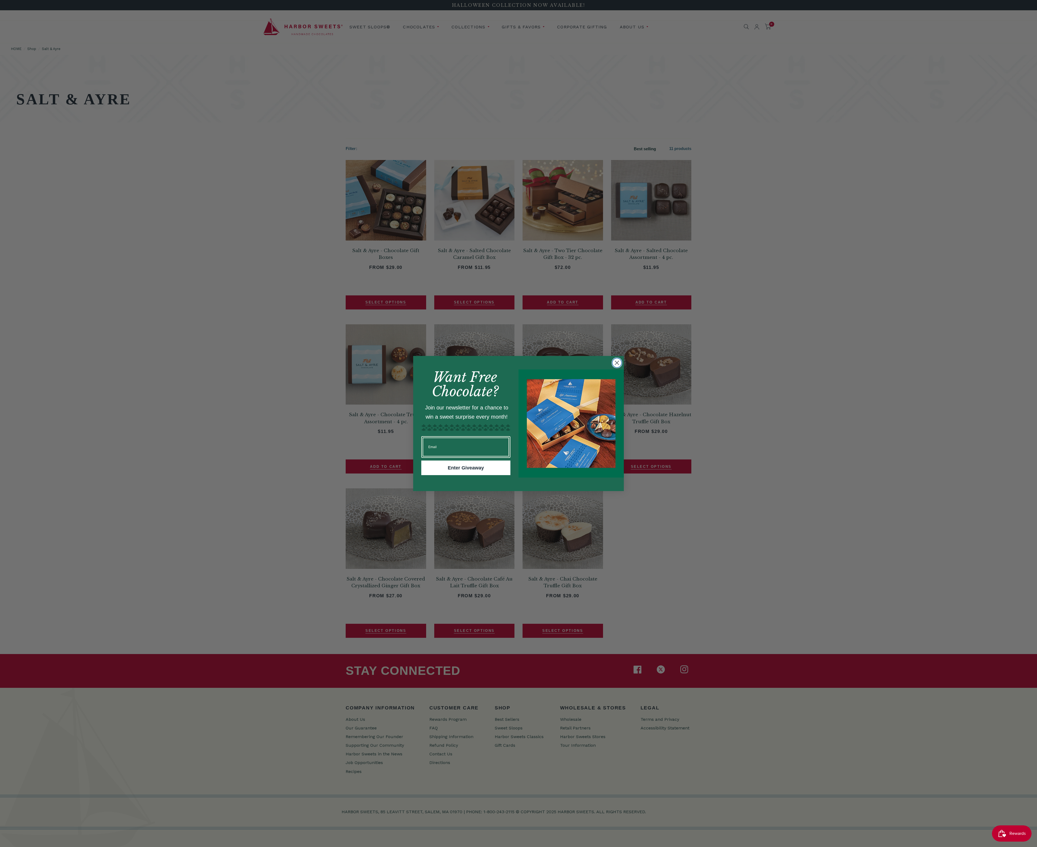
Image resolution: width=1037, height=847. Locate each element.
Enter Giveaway (466, 468)
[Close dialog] (617, 363)
